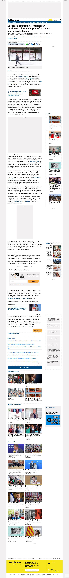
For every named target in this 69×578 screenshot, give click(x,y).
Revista (33, 575)
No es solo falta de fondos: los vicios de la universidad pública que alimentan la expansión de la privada (33, 399)
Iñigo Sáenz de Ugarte (28, 386)
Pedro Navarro (43, 1)
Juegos (47, 22)
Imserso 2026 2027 (32, 558)
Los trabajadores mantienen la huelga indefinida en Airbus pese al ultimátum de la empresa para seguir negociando (53, 350)
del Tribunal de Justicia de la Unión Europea (18, 298)
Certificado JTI (41, 575)
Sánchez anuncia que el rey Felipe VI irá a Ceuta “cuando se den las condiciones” (16, 455)
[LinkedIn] (37, 44)
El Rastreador (51, 191)
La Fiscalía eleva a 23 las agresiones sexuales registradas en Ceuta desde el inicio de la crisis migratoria (16, 487)
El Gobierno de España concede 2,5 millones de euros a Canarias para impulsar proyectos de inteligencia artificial (52, 357)
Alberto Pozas (10, 70)
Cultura (27, 22)
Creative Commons (37, 574)
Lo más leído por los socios (13, 371)
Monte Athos (20, 558)
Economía (19, 22)
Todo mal (10, 398)
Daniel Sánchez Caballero (52, 128)
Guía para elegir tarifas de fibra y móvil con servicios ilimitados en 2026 (49, 247)
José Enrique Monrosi (11, 457)
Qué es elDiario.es (12, 574)
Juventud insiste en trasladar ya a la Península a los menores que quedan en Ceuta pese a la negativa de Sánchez (33, 487)
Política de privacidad (49, 574)
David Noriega (10, 541)
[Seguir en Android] (48, 563)
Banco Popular (29, 78)
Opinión (23, 22)
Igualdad (34, 22)
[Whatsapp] (27, 44)
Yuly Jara (14, 541)
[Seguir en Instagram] (53, 570)
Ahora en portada (11, 441)
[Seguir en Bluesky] (48, 570)
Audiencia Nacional (15, 326)
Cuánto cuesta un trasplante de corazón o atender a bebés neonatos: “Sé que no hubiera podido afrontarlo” (16, 538)
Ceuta (15, 1)
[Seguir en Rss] (60, 570)
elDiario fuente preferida (38, 558)
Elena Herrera (10, 489)
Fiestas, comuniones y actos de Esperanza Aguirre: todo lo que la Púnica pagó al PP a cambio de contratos (32, 436)
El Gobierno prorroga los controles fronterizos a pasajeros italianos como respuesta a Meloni (33, 471)
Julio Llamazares (48, 1)
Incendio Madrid (39, 1)
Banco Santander (23, 76)
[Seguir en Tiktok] (57, 570)
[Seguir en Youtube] (55, 570)
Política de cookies (24, 575)
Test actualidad (54, 558)
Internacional (14, 22)
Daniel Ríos (27, 490)
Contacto (29, 575)
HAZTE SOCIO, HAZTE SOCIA (32, 570)
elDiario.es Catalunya (28, 541)
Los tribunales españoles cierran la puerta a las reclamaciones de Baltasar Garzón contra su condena (33, 420)
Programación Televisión (49, 558)
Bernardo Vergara (11, 399)
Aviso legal (43, 574)
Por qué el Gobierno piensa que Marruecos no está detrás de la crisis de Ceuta (33, 455)
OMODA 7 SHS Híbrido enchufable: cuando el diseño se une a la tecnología (49, 260)
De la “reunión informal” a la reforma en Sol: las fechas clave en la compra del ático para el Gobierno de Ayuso (33, 521)
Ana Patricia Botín (34, 161)
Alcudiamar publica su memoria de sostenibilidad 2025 (52, 362)
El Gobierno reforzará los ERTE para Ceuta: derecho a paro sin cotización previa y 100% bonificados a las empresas (33, 504)
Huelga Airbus (32, 1)
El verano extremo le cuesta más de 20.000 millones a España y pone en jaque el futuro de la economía (54, 140)
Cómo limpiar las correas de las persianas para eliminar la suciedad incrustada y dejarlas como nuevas (52, 344)
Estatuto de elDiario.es (50, 407)
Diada (51, 1)
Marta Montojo (51, 159)
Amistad (28, 558)
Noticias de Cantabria (59, 558)
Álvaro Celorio (51, 143)
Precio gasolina (58, 1)
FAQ (53, 574)
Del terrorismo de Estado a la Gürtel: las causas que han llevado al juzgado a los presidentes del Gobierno (16, 420)
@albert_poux (11, 405)
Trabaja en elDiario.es (23, 574)
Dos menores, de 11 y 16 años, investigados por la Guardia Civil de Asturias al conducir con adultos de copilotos (52, 338)
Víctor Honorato (28, 457)
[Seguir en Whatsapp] (58, 570)
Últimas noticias (50, 315)
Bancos (33, 326)
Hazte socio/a (50, 20)
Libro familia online (43, 558)
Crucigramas (15, 558)
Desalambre (39, 22)
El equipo (17, 574)
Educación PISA (54, 1)
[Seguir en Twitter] (49, 570)
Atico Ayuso (23, 1)
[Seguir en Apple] (49, 563)
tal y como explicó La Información (21, 201)
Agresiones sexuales (27, 1)
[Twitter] (34, 44)
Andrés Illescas (10, 473)
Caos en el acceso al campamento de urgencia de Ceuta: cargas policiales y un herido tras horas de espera (16, 471)
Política (9, 22)
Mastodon (45, 575)
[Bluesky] (32, 44)
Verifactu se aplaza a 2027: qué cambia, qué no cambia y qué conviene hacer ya (49, 267)
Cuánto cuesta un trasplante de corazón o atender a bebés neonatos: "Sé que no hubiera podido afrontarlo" (54, 171)
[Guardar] (39, 44)
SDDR (17, 558)
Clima (31, 22)
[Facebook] (29, 44)
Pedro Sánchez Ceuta (18, 1)
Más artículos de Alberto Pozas (14, 404)
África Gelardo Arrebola (11, 524)
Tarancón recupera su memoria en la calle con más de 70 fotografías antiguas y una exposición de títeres (53, 325)
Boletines (36, 575)
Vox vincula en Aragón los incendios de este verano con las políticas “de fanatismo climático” (53, 331)
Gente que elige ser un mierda (14, 383)
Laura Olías (27, 507)
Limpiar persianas (25, 558)
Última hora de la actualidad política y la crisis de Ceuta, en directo (54, 202)
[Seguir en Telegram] (52, 570)
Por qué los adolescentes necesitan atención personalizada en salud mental (49, 254)
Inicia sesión (55, 20)
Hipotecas (36, 1)
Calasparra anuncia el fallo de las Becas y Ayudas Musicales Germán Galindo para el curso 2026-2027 (53, 319)
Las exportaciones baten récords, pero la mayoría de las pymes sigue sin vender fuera (49, 274)
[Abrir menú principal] (60, 19)
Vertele (43, 22)
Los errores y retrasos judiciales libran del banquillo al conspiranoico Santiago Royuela (16, 435)
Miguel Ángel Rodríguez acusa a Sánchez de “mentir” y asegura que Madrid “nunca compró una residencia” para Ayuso (15, 521)
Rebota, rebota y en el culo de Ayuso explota (33, 384)
